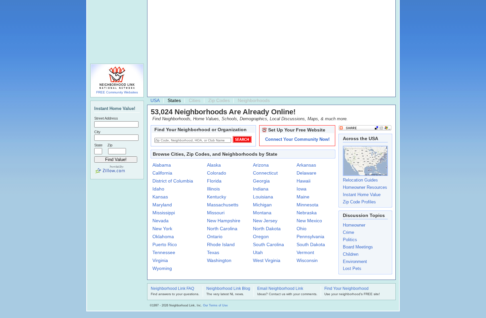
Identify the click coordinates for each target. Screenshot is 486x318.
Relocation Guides (360, 180)
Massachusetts (222, 204)
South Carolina (268, 244)
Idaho (158, 188)
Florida (214, 181)
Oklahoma (163, 236)
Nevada (160, 220)
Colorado (216, 173)
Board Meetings (358, 246)
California (162, 173)
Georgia (261, 181)
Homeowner (354, 225)
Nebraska (307, 212)
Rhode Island (221, 244)
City (97, 132)
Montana (262, 212)
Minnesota (307, 204)
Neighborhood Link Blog (228, 289)
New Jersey (265, 220)
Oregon (261, 236)
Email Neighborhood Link (280, 289)
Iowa (301, 188)
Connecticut (265, 173)
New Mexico (309, 220)
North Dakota (267, 228)
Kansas (160, 196)
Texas (213, 252)
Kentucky (216, 196)
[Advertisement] (272, 50)
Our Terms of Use (215, 305)
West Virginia (266, 260)
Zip (109, 145)
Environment (355, 261)
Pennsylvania (310, 236)
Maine (303, 196)
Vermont (305, 252)
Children (350, 254)
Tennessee (163, 252)
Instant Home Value (362, 194)
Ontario (215, 236)
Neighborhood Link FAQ (172, 289)
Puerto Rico (164, 244)
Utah (258, 252)
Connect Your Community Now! (297, 139)
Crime (348, 232)
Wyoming (162, 268)
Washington (219, 260)
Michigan (262, 204)
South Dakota (311, 244)
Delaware (306, 173)
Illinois (213, 188)
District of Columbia (172, 181)
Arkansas (306, 165)
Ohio (301, 228)
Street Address (106, 118)
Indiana (260, 188)
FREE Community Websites (117, 92)
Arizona (261, 165)
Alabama (161, 165)
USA (155, 100)
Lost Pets (352, 268)
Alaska (214, 165)
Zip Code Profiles (359, 201)
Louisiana (263, 196)
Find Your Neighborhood (346, 289)
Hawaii (303, 181)
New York (162, 228)
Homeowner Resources (365, 187)
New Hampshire (223, 220)
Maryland (162, 204)
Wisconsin (307, 260)
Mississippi (163, 212)
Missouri (215, 212)
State (98, 145)
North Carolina (222, 228)
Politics (350, 239)
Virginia (160, 260)
